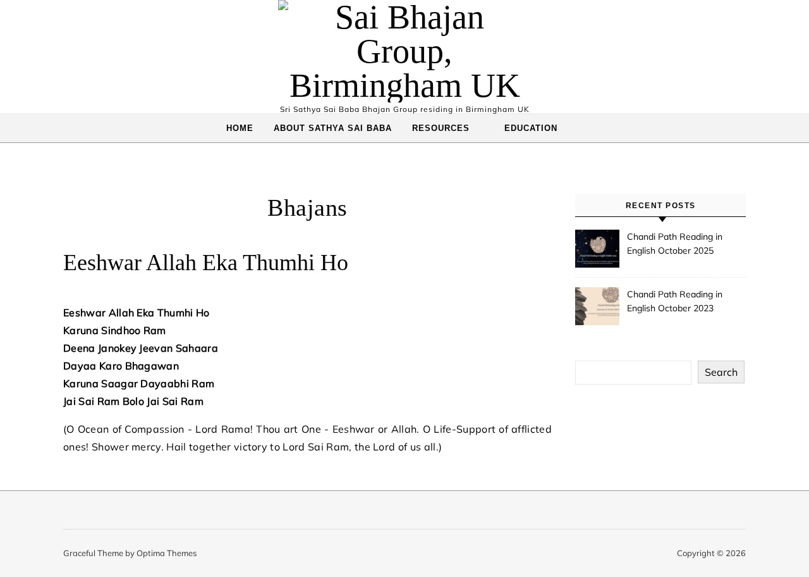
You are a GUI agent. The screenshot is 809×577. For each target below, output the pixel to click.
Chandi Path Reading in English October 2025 (674, 243)
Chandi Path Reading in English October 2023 (674, 301)
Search (721, 372)
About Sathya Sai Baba (333, 128)
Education (530, 128)
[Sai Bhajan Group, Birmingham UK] (404, 51)
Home (239, 128)
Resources (441, 128)
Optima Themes (167, 553)
